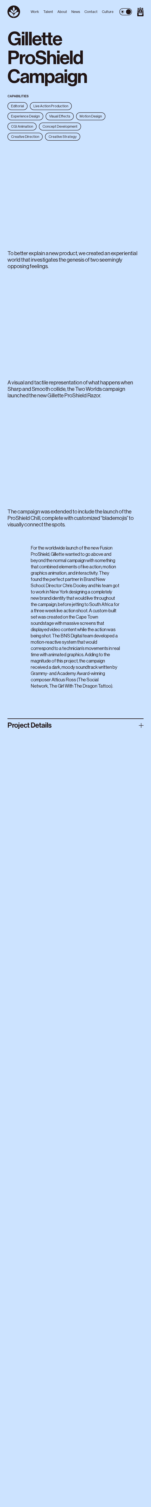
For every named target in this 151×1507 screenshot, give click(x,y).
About (62, 12)
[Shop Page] (139, 11)
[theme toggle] (125, 11)
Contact (91, 12)
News (75, 12)
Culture (107, 12)
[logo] (17, 11)
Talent (48, 12)
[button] (75, 195)
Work (35, 12)
